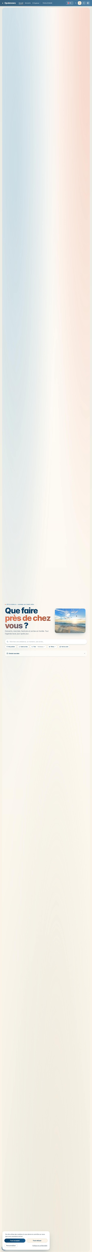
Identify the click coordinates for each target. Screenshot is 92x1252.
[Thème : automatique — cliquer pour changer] (88, 3)
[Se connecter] (84, 3)
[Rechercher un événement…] (75, 3)
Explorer (36, 3)
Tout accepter (15, 1240)
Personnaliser (11, 1245)
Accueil (21, 3)
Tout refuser (37, 1240)
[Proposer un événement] (79, 3)
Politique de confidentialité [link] (39, 1245)
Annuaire (28, 3)
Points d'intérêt (47, 3)
